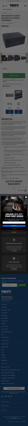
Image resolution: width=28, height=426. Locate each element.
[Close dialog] (26, 197)
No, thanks (14, 228)
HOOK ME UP (14, 225)
